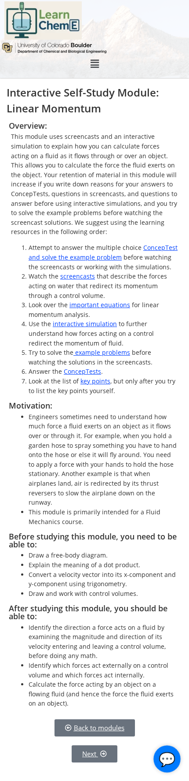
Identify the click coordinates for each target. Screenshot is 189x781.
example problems (101, 352)
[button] (94, 64)
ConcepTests (82, 371)
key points (95, 381)
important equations (99, 305)
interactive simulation (85, 324)
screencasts (77, 276)
